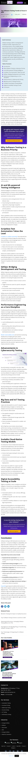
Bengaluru (13, 747)
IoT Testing (4, 712)
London (13, 746)
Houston (8, 746)
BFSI (3, 729)
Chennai (23, 746)
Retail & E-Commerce (6, 734)
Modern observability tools (7, 335)
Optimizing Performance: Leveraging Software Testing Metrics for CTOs (12, 622)
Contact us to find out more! (13, 140)
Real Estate (4, 727)
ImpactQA (3, 586)
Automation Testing (6, 703)
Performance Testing (6, 714)
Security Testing (5, 710)
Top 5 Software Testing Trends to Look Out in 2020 (13, 617)
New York (3, 746)
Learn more (11, 755)
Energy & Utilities (6, 723)
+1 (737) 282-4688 (8, 694)
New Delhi (18, 746)
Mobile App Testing (6, 707)
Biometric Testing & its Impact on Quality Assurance (13, 614)
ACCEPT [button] (16, 755)
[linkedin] (12, 15)
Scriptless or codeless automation (9, 236)
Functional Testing (6, 705)
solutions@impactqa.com (9, 692)
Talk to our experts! (13, 531)
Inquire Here (20, 2)
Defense (4, 725)
